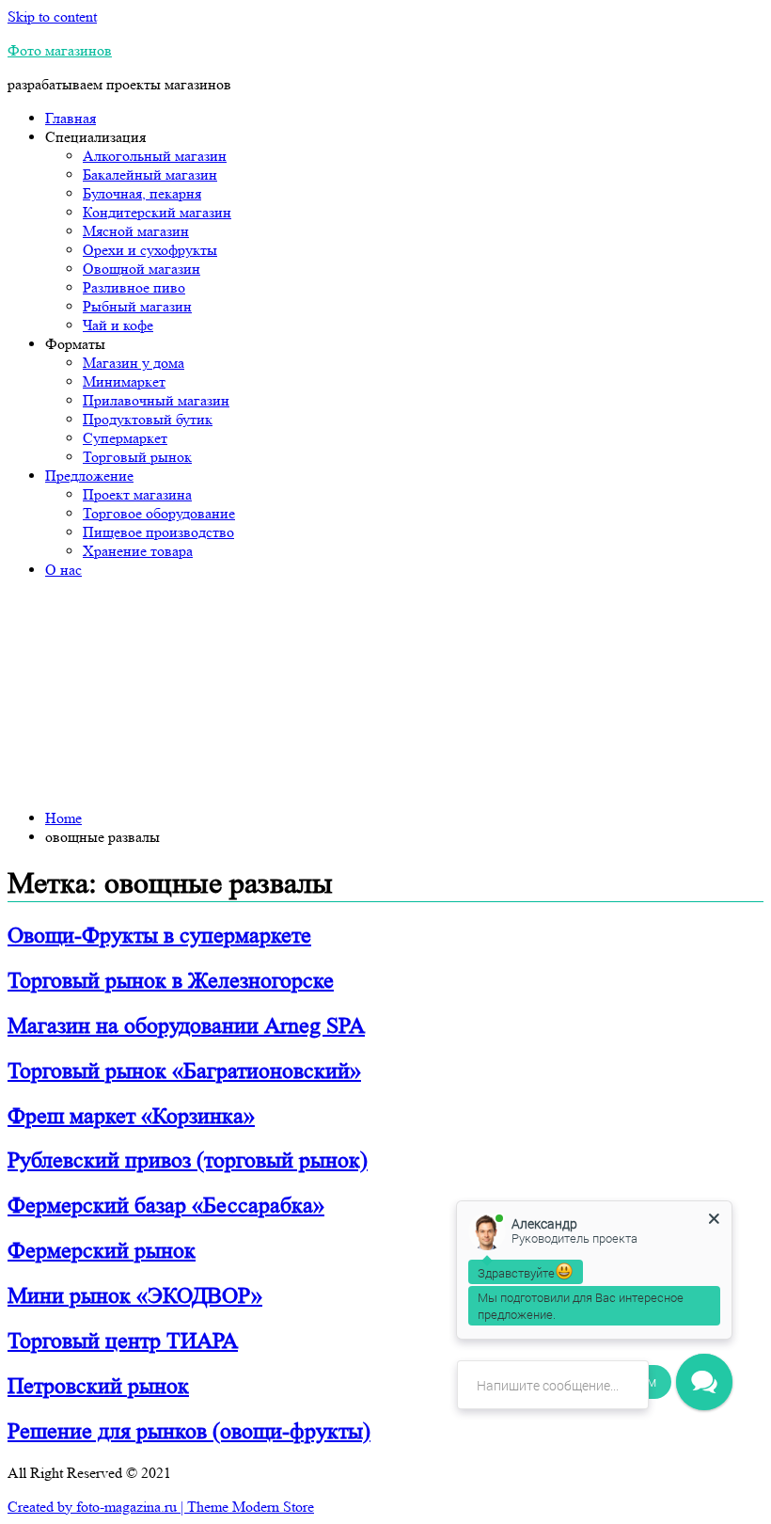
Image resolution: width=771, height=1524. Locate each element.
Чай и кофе (118, 325)
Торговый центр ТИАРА (123, 1341)
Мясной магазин (136, 231)
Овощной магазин (141, 269)
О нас (63, 570)
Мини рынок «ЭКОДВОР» (135, 1296)
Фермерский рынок (102, 1250)
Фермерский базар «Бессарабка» (166, 1205)
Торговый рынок (137, 457)
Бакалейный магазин (150, 174)
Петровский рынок (98, 1386)
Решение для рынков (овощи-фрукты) (189, 1431)
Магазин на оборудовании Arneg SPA (186, 1026)
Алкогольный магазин (155, 156)
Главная (70, 118)
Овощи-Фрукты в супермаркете (159, 935)
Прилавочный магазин (156, 400)
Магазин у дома (133, 363)
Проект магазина (137, 494)
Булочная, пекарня (142, 193)
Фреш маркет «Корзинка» (131, 1116)
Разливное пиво (134, 287)
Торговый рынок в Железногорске (171, 980)
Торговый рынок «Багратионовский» (184, 1071)
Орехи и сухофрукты (150, 250)
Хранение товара (138, 551)
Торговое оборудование (159, 513)
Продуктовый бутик (147, 419)
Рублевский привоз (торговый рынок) (188, 1160)
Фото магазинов (60, 50)
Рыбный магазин (137, 306)
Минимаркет (124, 381)
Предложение (89, 475)
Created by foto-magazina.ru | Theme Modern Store (161, 1507)
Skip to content (52, 16)
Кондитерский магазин (157, 212)
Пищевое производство (158, 532)
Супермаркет (125, 438)
